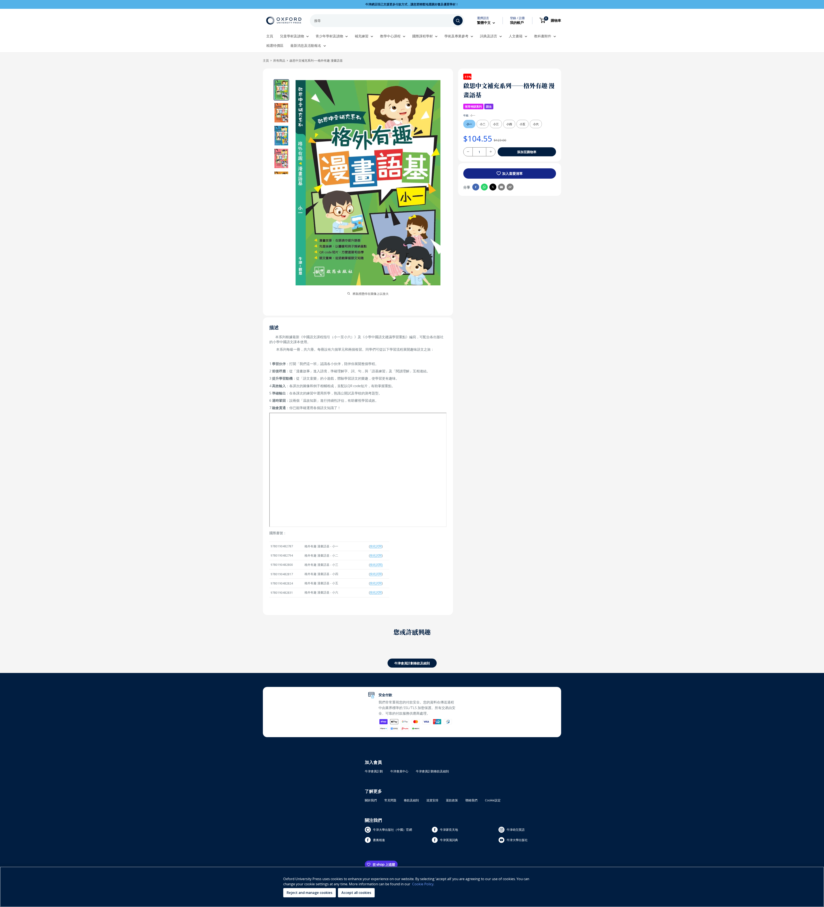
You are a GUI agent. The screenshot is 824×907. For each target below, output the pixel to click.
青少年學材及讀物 (329, 36)
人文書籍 (516, 36)
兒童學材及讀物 (292, 36)
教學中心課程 (390, 36)
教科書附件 (542, 36)
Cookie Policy (422, 884)
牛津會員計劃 (374, 771)
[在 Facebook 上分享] (475, 187)
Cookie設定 (493, 800)
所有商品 (279, 60)
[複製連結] (510, 187)
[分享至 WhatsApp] (484, 187)
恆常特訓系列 (473, 106)
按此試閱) (376, 565)
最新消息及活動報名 (305, 45)
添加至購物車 (526, 151)
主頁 (269, 36)
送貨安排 (432, 800)
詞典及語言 (488, 36)
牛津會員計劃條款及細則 (412, 663)
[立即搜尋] (458, 20)
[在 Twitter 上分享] (492, 187)
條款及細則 (411, 800)
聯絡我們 (471, 800)
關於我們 (371, 800)
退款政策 (452, 800)
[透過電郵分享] (501, 187)
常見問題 (390, 800)
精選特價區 (274, 45)
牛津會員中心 (399, 771)
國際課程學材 (422, 36)
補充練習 (361, 36)
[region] (412, 887)
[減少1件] (468, 151)
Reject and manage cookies (309, 892)
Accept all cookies (356, 892)
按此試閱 (376, 546)
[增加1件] (490, 151)
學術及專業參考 (456, 36)
